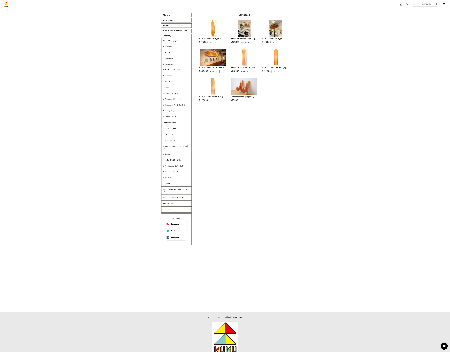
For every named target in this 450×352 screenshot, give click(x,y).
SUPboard (169, 58)
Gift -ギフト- (168, 203)
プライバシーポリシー (215, 317)
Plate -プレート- (171, 129)
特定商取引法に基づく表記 (233, 317)
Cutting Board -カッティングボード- (176, 147)
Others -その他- (171, 117)
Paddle (167, 52)
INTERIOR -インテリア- (172, 70)
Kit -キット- (169, 178)
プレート (168, 209)
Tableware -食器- (169, 123)
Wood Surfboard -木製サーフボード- (176, 190)
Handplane (169, 64)
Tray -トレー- (170, 140)
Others (167, 87)
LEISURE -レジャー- (171, 41)
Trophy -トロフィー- (172, 172)
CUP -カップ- (170, 134)
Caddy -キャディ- (171, 111)
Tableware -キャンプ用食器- (175, 105)
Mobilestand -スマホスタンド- (176, 166)
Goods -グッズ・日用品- (172, 160)
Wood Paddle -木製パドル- (173, 197)
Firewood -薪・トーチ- (173, 99)
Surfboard (168, 47)
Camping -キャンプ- (171, 93)
